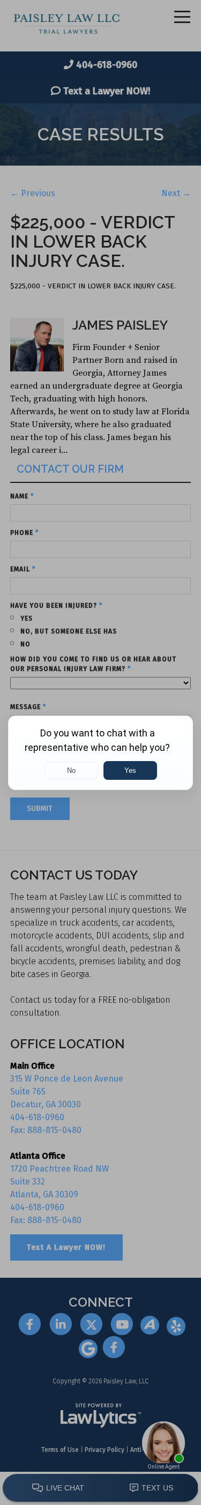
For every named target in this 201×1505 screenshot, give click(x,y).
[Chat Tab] (100, 752)
